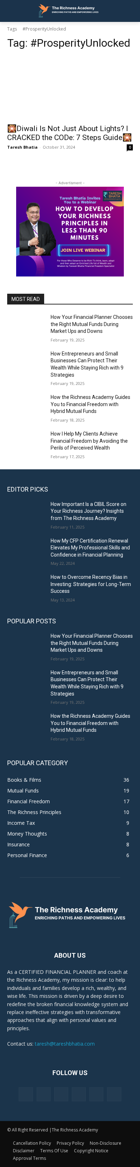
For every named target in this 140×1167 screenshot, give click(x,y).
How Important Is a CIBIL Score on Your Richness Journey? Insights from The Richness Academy (88, 511)
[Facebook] (26, 1094)
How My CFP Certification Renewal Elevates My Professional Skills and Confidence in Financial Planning (90, 548)
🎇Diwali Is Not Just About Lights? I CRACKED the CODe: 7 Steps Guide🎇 (69, 133)
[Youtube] (114, 1094)
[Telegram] (79, 1094)
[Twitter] (96, 1094)
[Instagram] (44, 1094)
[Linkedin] (61, 1094)
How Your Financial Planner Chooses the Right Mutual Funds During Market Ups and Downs (92, 324)
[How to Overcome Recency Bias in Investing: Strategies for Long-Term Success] (26, 587)
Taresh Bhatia (22, 147)
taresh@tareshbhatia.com (65, 1043)
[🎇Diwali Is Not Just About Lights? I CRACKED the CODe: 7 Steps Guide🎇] (70, 88)
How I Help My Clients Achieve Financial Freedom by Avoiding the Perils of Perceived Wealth (89, 441)
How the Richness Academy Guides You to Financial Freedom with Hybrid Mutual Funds (90, 404)
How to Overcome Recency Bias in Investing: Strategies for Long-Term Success (91, 584)
